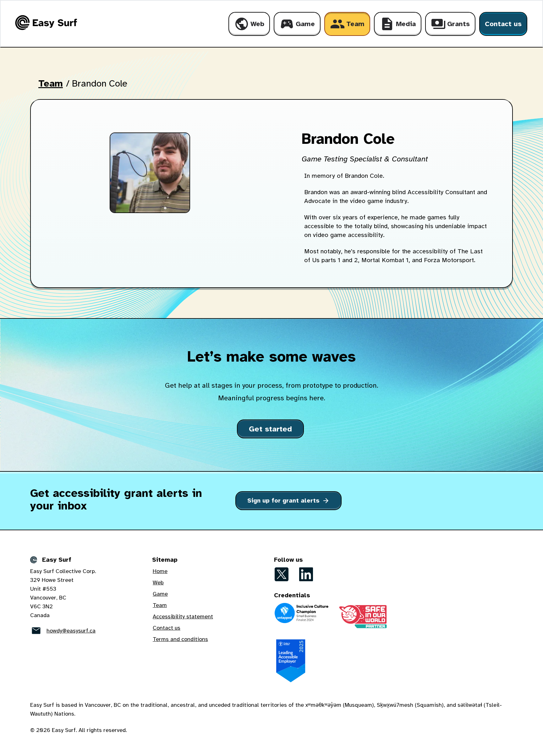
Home (160, 571)
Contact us (503, 24)
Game (297, 23)
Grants (450, 23)
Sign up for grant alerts (288, 500)
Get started (270, 429)
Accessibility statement (183, 616)
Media (398, 23)
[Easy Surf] (45, 23)
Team (347, 23)
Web (249, 23)
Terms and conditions (180, 639)
